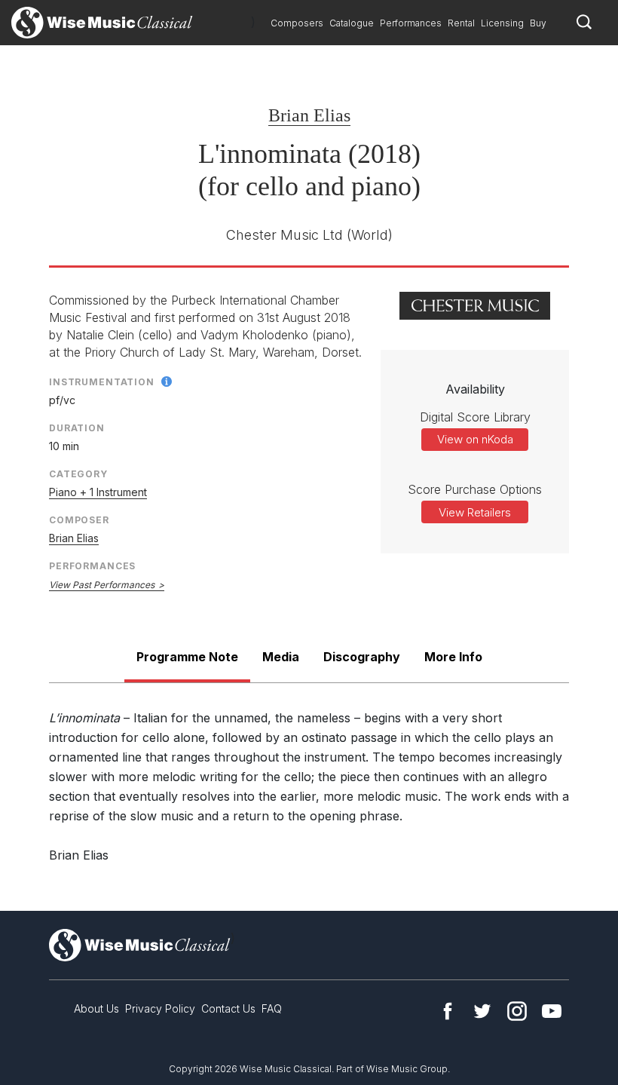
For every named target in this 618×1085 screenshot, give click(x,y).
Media (280, 656)
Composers (297, 23)
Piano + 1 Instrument (98, 492)
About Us (96, 1008)
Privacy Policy (160, 1008)
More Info (453, 656)
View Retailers (475, 512)
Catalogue (351, 23)
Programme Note (187, 656)
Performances (411, 23)
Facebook (447, 1011)
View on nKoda (475, 439)
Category (78, 474)
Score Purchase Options (475, 489)
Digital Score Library (475, 416)
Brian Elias (309, 115)
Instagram (517, 1011)
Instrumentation (101, 382)
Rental (461, 23)
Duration (77, 428)
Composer (79, 520)
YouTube (551, 1011)
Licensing (502, 23)
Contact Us (228, 1008)
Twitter (482, 1011)
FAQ (272, 1008)
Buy (538, 23)
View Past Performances (101, 584)
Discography (361, 656)
